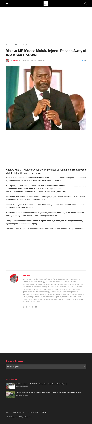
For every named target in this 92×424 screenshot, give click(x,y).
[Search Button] (85, 3)
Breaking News (25, 45)
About (7, 412)
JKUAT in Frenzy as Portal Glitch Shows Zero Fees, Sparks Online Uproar (41, 384)
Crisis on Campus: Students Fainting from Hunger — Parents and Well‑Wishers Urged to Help (48, 392)
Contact (44, 412)
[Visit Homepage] (46, 3)
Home (7, 45)
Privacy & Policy (33, 412)
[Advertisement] (46, 25)
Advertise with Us (18, 412)
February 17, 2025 (28, 60)
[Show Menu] (7, 3)
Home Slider (15, 45)
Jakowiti (15, 60)
